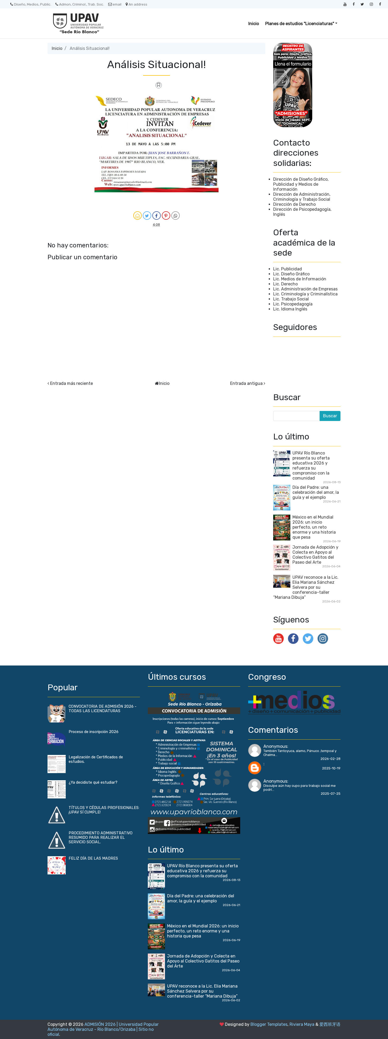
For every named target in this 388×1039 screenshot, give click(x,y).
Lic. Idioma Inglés (290, 309)
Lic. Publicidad (287, 268)
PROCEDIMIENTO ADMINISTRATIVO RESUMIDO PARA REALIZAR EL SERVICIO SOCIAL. (101, 837)
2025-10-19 (331, 768)
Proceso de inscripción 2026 (94, 732)
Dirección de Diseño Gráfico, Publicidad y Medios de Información (301, 184)
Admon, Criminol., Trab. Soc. (81, 4)
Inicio (253, 23)
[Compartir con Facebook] (156, 215)
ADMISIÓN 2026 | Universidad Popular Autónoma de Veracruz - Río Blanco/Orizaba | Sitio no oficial (103, 1029)
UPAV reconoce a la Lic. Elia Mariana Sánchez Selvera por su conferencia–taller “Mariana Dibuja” (305, 587)
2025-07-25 (330, 794)
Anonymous (275, 746)
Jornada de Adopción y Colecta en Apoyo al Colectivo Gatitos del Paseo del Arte (315, 555)
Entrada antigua (246, 383)
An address (138, 4)
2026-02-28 (330, 759)
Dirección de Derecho (294, 204)
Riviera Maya (302, 1024)
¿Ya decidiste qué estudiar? (93, 782)
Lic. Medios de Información (299, 278)
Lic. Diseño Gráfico (291, 273)
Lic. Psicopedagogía (293, 304)
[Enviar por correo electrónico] (137, 215)
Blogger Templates (268, 1024)
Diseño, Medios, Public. (32, 4)
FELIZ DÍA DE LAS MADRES (93, 858)
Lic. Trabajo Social (291, 298)
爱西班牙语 (329, 1024)
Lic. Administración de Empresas (305, 288)
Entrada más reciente (71, 383)
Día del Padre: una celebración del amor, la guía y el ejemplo (315, 492)
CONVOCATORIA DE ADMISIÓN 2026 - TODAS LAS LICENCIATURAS (102, 708)
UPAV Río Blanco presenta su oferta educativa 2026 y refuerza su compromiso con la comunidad (311, 466)
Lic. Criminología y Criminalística (305, 293)
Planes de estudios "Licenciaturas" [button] (299, 23)
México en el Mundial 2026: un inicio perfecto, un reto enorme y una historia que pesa (314, 527)
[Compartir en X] (147, 215)
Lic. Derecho (285, 283)
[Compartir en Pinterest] (166, 215)
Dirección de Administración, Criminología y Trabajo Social (301, 197)
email (117, 4)
